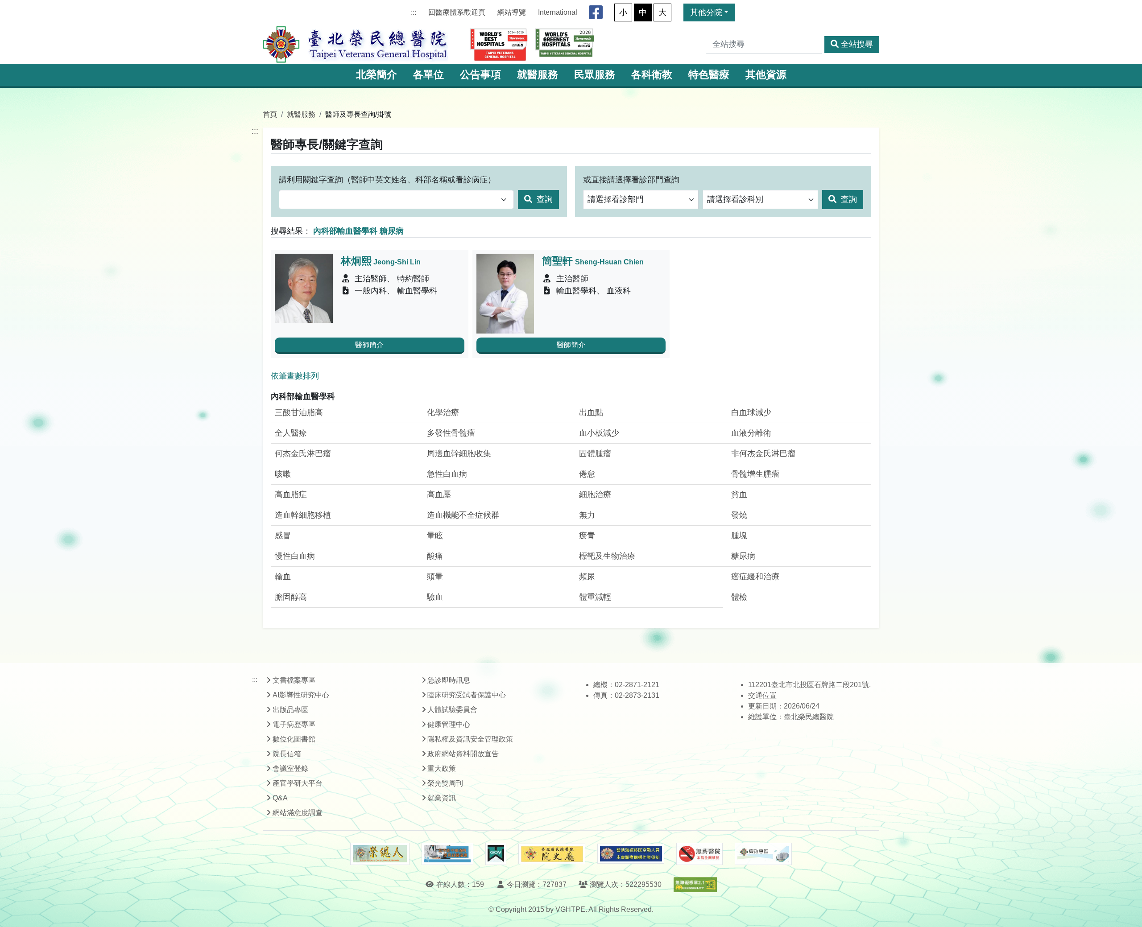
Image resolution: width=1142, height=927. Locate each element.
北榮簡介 (376, 74)
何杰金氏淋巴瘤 (303, 453)
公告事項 (480, 74)
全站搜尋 (857, 44)
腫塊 (739, 535)
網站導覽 (511, 12)
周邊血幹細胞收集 (459, 453)
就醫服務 (537, 74)
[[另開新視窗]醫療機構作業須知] (630, 854)
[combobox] (396, 199)
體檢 (739, 597)
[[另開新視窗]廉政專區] (763, 854)
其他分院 (706, 12)
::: (413, 12)
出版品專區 (290, 709)
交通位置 (762, 695)
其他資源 (765, 74)
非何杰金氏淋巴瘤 (763, 453)
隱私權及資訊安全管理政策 (470, 739)
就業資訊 (441, 798)
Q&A (280, 798)
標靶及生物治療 (607, 556)
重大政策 (441, 768)
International (557, 12)
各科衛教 (651, 74)
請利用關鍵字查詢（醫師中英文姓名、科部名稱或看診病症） (387, 179)
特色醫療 (708, 74)
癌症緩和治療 (755, 576)
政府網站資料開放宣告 (463, 754)
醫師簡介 (369, 345)
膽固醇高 (291, 597)
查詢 (543, 199)
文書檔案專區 (294, 680)
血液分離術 (751, 432)
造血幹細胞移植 (303, 515)
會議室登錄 (290, 768)
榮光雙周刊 (445, 783)
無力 (587, 515)
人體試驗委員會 (452, 709)
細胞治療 (595, 494)
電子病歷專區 (294, 724)
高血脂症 (291, 494)
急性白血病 (447, 474)
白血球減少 (751, 412)
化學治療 (443, 412)
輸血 (283, 576)
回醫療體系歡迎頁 (456, 12)
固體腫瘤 (595, 453)
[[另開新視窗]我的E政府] (495, 854)
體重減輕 (595, 597)
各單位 (428, 74)
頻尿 (587, 576)
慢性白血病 (295, 556)
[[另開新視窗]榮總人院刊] (379, 854)
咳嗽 (283, 474)
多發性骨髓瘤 (451, 432)
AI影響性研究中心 (301, 695)
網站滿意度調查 (298, 812)
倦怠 (587, 474)
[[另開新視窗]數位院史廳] (551, 854)
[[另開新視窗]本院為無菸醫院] (699, 854)
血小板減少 (599, 432)
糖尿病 (743, 556)
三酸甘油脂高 (299, 412)
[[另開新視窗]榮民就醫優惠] (447, 854)
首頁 (270, 114)
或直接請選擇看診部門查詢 (631, 179)
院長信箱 (287, 754)
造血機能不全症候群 (463, 515)
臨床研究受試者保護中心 (466, 695)
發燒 (739, 515)
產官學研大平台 (298, 783)
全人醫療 (291, 432)
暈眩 (435, 535)
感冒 (283, 535)
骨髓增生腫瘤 (755, 474)
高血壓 (439, 494)
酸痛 (435, 556)
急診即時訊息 (448, 680)
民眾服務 (594, 74)
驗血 (435, 597)
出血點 (591, 412)
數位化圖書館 (294, 739)
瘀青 (587, 535)
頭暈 (435, 576)
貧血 (739, 494)
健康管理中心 (448, 724)
